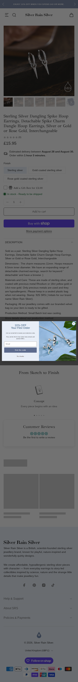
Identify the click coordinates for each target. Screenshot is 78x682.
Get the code (20, 350)
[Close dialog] (73, 323)
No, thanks (20, 356)
